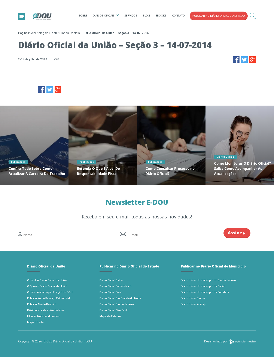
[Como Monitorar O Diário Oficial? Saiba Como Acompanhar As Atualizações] (240, 145)
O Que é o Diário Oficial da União (47, 286)
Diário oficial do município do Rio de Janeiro (208, 280)
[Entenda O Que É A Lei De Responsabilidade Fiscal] (102, 145)
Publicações (18, 161)
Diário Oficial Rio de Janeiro (117, 304)
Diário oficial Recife (193, 298)
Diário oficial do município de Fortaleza (205, 292)
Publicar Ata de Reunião (41, 304)
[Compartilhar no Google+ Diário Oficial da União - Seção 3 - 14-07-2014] (252, 59)
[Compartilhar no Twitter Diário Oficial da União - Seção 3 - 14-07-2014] (244, 59)
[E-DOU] (42, 16)
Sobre (83, 15)
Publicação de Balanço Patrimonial (48, 298)
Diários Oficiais (70, 33)
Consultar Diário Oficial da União (47, 280)
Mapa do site (35, 322)
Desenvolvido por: (216, 341)
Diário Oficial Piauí (111, 292)
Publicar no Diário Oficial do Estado (218, 16)
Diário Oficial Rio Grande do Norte (120, 298)
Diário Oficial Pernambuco (115, 286)
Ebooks (161, 15)
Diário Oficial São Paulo (114, 310)
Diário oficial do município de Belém (203, 286)
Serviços (130, 15)
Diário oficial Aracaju (193, 304)
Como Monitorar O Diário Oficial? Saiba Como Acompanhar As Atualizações (242, 168)
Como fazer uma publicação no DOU (50, 292)
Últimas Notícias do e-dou (43, 316)
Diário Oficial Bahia (111, 280)
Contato (178, 15)
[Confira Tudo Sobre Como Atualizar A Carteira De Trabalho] (34, 145)
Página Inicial (27, 33)
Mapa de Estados (110, 316)
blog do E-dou (48, 33)
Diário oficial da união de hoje (45, 310)
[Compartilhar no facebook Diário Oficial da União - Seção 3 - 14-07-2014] (236, 59)
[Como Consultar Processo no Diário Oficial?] (171, 145)
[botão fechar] (21, 16)
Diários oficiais (104, 15)
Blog (146, 15)
